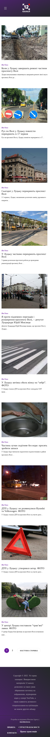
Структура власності (29, 727)
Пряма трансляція (28, 732)
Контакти (12, 733)
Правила (11, 727)
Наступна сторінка (29, 650)
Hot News (5, 65)
